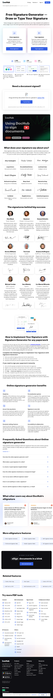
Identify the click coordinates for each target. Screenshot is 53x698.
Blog (40, 663)
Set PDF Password (21, 638)
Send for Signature (33, 605)
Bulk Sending (32, 619)
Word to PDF (7, 603)
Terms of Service (30, 665)
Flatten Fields (20, 611)
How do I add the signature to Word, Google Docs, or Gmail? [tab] (19, 486)
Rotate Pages (20, 619)
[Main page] (6, 2)
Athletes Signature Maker (29, 538)
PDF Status (43, 613)
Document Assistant (9, 633)
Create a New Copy (9, 581)
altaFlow (40, 671)
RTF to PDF (7, 622)
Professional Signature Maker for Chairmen (12, 543)
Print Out (19, 652)
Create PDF (19, 605)
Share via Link (44, 605)
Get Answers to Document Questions (8, 644)
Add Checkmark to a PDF (29, 586)
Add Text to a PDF (9, 586)
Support (28, 671)
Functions (16, 675)
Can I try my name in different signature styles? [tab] (15, 476)
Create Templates (45, 616)
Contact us (5, 451)
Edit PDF (19, 603)
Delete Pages (20, 624)
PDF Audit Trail (20, 633)
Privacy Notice (29, 666)
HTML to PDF (8, 619)
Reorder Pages (20, 622)
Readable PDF (20, 641)
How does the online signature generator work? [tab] (16, 457)
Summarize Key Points (8, 639)
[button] (26, 127)
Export (18, 646)
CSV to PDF (7, 616)
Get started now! (26, 564)
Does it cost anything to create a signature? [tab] (14, 481)
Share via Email (44, 608)
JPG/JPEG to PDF (8, 611)
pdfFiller (40, 666)
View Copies (26, 581)
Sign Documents (18, 666)
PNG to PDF (7, 608)
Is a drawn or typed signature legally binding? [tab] (15, 467)
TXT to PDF (7, 605)
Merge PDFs (19, 616)
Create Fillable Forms (44, 620)
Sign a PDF (31, 603)
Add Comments (44, 603)
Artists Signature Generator (11, 538)
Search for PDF (20, 644)
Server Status (17, 668)
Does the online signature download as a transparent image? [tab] (19, 471)
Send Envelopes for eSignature (33, 609)
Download (19, 649)
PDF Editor (16, 663)
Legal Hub (28, 668)
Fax (42, 611)
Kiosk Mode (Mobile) (31, 616)
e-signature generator (35, 344)
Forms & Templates (18, 665)
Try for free (26, 102)
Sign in (41, 2)
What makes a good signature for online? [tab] (14, 462)
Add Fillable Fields (21, 608)
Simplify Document (9, 635)
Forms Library (17, 671)
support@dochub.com (6, 664)
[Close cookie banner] (49, 694)
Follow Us (5, 668)
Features (35, 2)
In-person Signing (33, 612)
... (34, 694)
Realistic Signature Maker (29, 543)
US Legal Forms (42, 668)
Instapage (41, 673)
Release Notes (29, 673)
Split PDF (19, 613)
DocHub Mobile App (43, 665)
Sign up (47, 2)
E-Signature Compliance (31, 670)
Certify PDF (19, 635)
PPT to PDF (7, 613)
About (27, 663)
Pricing (29, 2)
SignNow (41, 670)
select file (40, 98)
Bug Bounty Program (31, 675)
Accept (42, 694)
